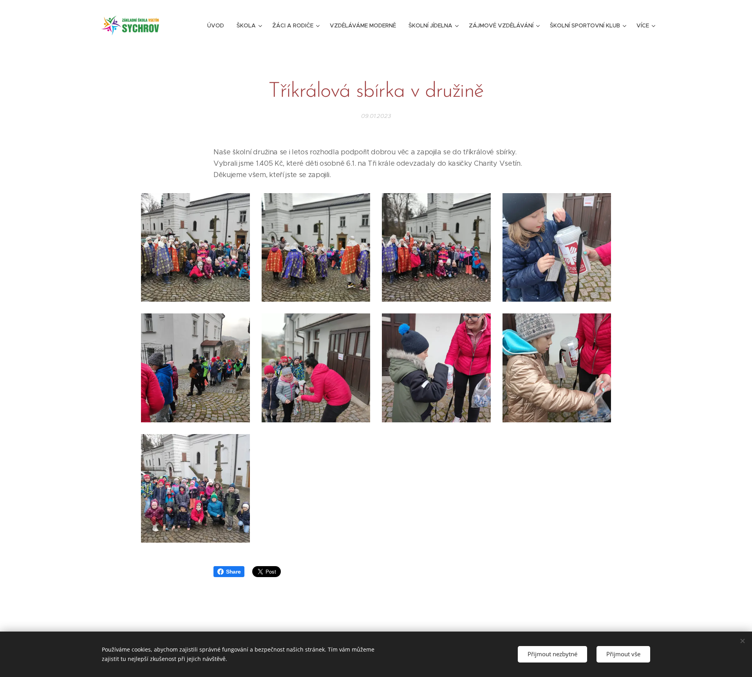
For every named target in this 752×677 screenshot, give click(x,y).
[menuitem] (217, 25)
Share (233, 571)
